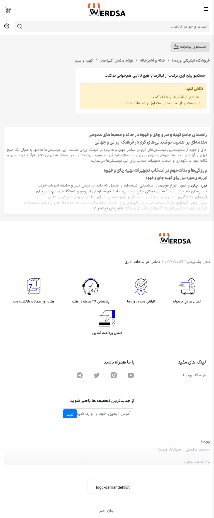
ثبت (70, 414)
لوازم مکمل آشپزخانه (115, 61)
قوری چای (199, 185)
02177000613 (175, 262)
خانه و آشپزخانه (152, 61)
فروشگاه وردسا (194, 375)
